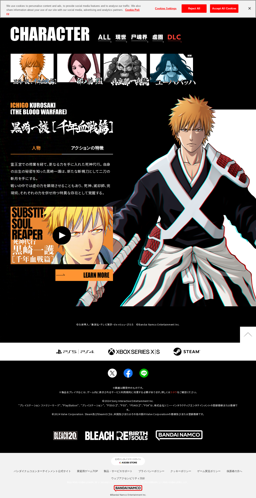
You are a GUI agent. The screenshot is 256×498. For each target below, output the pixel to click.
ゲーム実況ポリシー (209, 471)
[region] (128, 9)
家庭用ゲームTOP (87, 471)
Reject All (194, 8)
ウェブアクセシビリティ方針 (128, 478)
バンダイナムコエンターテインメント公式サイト (42, 471)
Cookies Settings (165, 8)
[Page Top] (248, 335)
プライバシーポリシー (151, 471)
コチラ (173, 392)
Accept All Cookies (224, 8)
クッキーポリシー (180, 471)
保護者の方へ (234, 471)
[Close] (249, 8)
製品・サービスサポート (118, 471)
